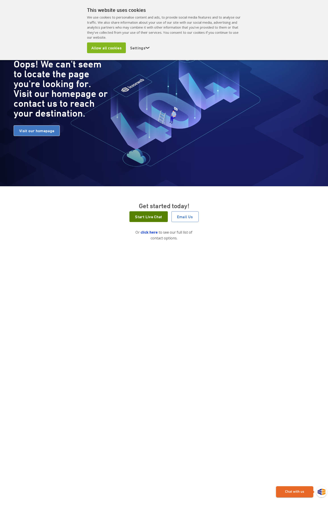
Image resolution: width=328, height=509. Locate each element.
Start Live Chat (148, 216)
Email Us (185, 216)
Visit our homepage (36, 130)
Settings (140, 48)
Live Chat (301, 492)
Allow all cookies (106, 48)
